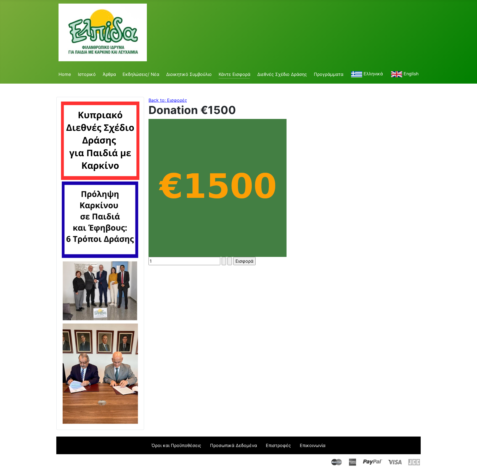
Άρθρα (109, 74)
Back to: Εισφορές (168, 100)
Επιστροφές (278, 445)
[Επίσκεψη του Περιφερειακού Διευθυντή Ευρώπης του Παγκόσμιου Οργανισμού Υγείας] (100, 289)
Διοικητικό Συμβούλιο (189, 74)
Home (65, 74)
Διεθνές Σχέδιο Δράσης (282, 74)
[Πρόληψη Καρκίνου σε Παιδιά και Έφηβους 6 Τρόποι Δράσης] (100, 219)
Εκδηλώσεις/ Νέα (141, 74)
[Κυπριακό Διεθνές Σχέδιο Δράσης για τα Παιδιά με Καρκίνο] (100, 140)
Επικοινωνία (312, 445)
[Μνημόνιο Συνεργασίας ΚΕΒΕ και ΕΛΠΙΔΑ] (100, 373)
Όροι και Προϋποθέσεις (176, 445)
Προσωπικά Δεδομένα (233, 445)
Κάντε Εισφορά (234, 74)
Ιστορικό (87, 74)
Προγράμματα (328, 74)
